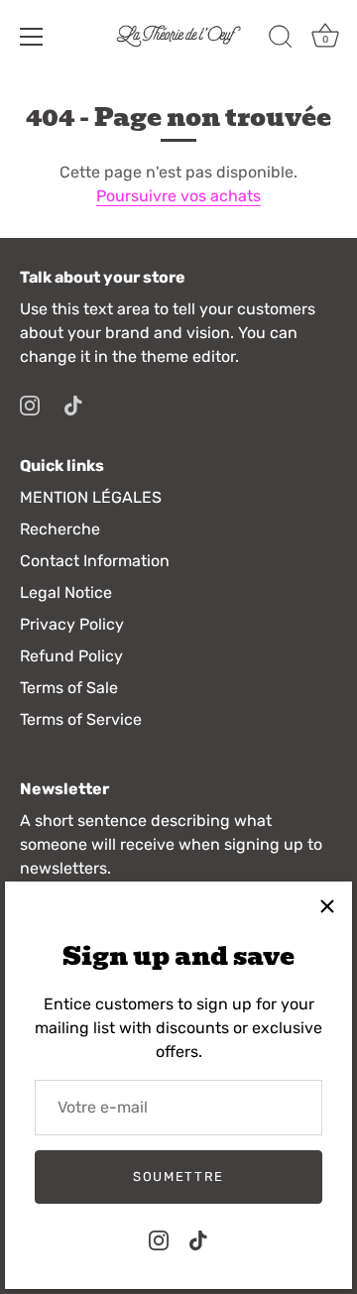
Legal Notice (66, 592)
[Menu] (32, 37)
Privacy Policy (72, 624)
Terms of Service (81, 719)
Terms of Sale (69, 687)
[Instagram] (159, 1239)
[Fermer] (327, 906)
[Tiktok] (198, 1239)
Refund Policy (71, 656)
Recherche (60, 529)
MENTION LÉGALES (91, 497)
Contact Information (95, 560)
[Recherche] (280, 39)
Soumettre (178, 1176)
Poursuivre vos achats (178, 195)
